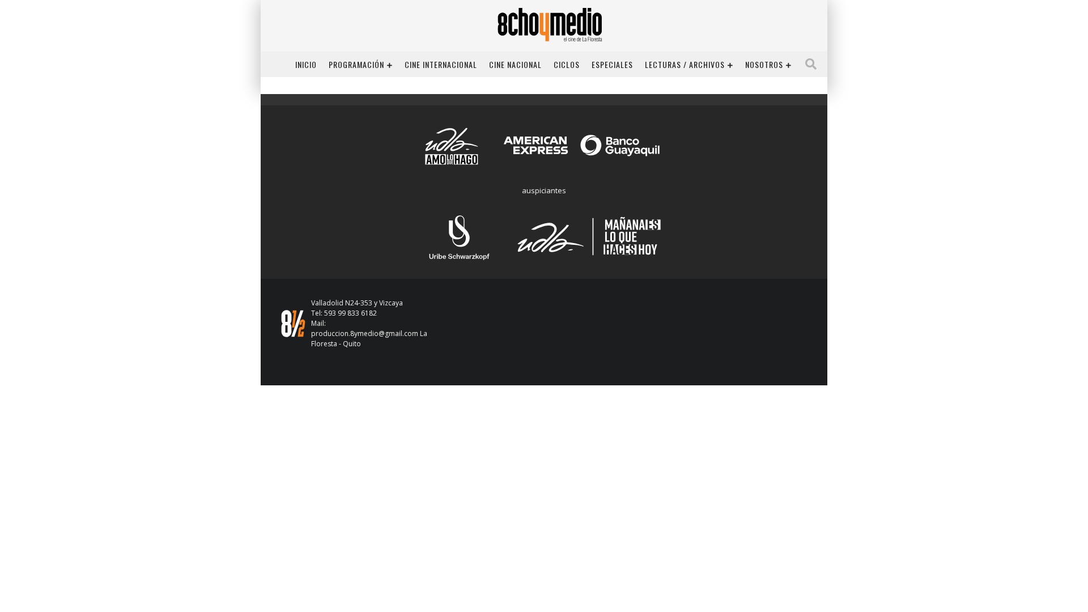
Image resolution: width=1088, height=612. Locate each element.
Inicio (306, 64)
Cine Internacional (441, 64)
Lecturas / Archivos (685, 64)
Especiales (612, 64)
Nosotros (764, 64)
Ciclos (567, 64)
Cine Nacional (515, 64)
